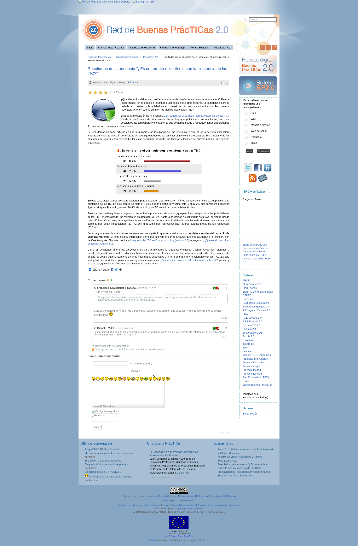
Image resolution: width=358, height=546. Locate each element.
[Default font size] (268, 46)
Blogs (246, 244)
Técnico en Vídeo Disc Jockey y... (103, 460)
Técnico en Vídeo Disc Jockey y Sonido (240, 457)
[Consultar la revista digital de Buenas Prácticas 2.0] (258, 75)
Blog (253, 113)
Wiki (253, 119)
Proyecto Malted (252, 370)
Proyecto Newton (252, 373)
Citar (224, 317)
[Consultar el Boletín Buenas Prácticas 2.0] (258, 96)
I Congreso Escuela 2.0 (256, 302)
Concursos (258, 258)
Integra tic (248, 343)
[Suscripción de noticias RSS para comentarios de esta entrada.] (108, 280)
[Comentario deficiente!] (217, 288)
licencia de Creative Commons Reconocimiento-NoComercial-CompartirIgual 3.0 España (191, 496)
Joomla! (153, 540)
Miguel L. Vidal (105, 328)
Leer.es (247, 351)
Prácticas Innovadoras (99, 57)
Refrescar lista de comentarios (112, 346)
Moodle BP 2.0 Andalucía (257, 355)
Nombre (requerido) (141, 363)
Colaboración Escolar (127, 57)
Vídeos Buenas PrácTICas (257, 384)
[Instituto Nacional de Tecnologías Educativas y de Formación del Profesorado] (142, 1)
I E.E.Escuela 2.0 (252, 317)
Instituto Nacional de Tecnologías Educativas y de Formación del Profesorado (201, 505)
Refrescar (99, 415)
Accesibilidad (186, 500)
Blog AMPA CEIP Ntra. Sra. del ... (103, 449)
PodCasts (261, 244)
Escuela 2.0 (249, 329)
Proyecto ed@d (251, 366)
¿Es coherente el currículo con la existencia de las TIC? (196, 115)
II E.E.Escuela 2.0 (252, 321)
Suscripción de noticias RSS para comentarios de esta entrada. (130, 349)
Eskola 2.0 (248, 336)
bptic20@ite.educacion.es (190, 508)
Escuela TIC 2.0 (251, 325)
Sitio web (135, 371)
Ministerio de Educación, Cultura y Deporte (139, 505)
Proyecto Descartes (254, 362)
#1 (95, 328)
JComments (224, 432)
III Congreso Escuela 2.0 (256, 310)
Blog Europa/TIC (252, 284)
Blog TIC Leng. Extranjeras (258, 291)
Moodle (247, 258)
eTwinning (248, 340)
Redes (262, 251)
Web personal (259, 131)
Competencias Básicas (255, 248)
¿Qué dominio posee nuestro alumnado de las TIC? (189, 260)
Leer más (184, 472)
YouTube (261, 255)
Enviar (96, 427)
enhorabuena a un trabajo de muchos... (110, 476)
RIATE (246, 381)
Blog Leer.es (250, 288)
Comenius (248, 299)
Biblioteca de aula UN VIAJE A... (103, 471)
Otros (254, 143)
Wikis (253, 244)
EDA (245, 314)
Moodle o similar (260, 125)
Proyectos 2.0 (150, 57)
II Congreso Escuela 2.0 (256, 306)
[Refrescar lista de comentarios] (112, 280)
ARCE (246, 280)
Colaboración (250, 251)
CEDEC (247, 295)
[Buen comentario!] (214, 288)
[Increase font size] (262, 46)
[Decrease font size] (274, 46)
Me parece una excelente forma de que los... (110, 453)
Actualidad (133, 82)
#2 (95, 288)
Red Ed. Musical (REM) (256, 377)
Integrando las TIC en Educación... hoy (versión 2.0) (159, 240)
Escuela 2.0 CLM (252, 332)
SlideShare (249, 255)
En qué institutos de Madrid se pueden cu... (109, 464)
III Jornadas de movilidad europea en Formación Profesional (174, 453)
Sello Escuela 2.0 (227, 460)
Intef (245, 347)
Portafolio (256, 137)
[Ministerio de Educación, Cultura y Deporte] (104, 1)
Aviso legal (168, 500)
